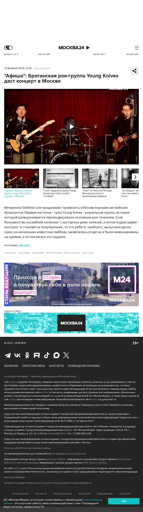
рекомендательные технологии (69, 453)
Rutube (36, 355)
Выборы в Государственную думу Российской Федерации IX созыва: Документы (47, 483)
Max (56, 355)
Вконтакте (17, 355)
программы (24, 253)
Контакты (56, 366)
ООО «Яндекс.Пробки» (95, 463)
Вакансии (11, 366)
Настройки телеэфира (16, 376)
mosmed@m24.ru (56, 433)
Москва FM (84, 493)
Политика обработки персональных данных (27, 448)
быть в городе (72, 253)
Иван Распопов (54, 253)
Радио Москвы (105, 493)
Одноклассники (27, 355)
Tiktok (46, 355)
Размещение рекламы (84, 366)
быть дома (88, 253)
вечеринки (38, 253)
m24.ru (13, 382)
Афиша (24, 245)
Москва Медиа (20, 493)
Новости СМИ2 (12, 311)
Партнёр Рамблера (14, 477)
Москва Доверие (62, 493)
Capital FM (125, 493)
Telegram (7, 355)
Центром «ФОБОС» (56, 459)
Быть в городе (42, 68)
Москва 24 (71, 48)
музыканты (10, 253)
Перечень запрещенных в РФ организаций (53, 376)
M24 (23, 343)
